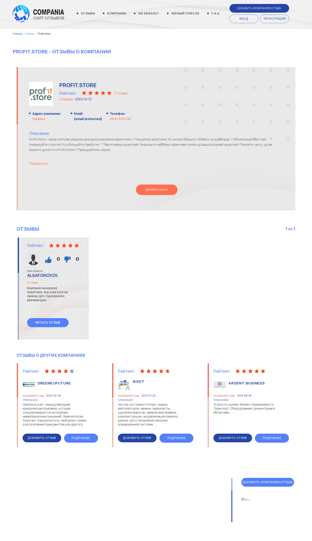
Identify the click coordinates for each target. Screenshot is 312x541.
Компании (116, 13)
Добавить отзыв (157, 190)
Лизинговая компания (199, 499)
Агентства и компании (80, 489)
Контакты (72, 520)
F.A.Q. (23, 513)
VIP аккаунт (32, 497)
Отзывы (88, 13)
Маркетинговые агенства (202, 503)
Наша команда (210, 520)
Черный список (185, 13)
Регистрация (275, 18)
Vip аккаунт (148, 13)
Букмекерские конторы (80, 503)
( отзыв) (120, 93)
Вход (244, 18)
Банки (69, 494)
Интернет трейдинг (133, 494)
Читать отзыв (48, 322)
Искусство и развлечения (137, 503)
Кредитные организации (201, 489)
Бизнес (70, 499)
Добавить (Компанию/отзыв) (259, 8)
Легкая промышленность (201, 494)
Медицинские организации (202, 508)
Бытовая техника (77, 508)
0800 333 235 (120, 119)
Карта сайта (32, 521)
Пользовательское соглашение (110, 520)
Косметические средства (137, 508)
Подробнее (81, 438)
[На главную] (38, 13)
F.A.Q (215, 13)
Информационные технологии (140, 499)
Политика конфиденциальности (167, 520)
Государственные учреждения (140, 489)
